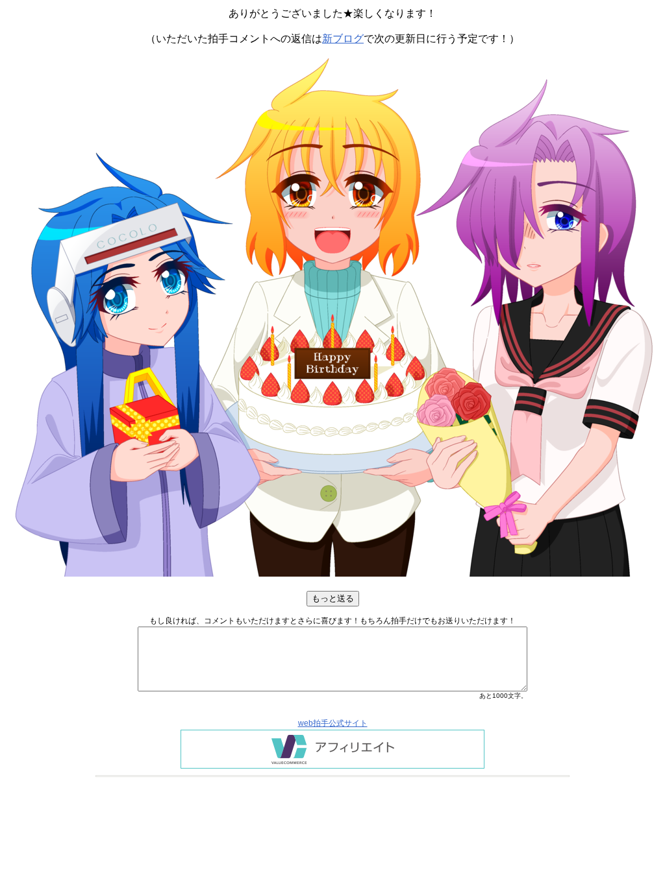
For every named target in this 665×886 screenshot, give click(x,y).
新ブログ (343, 38)
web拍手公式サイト (333, 723)
